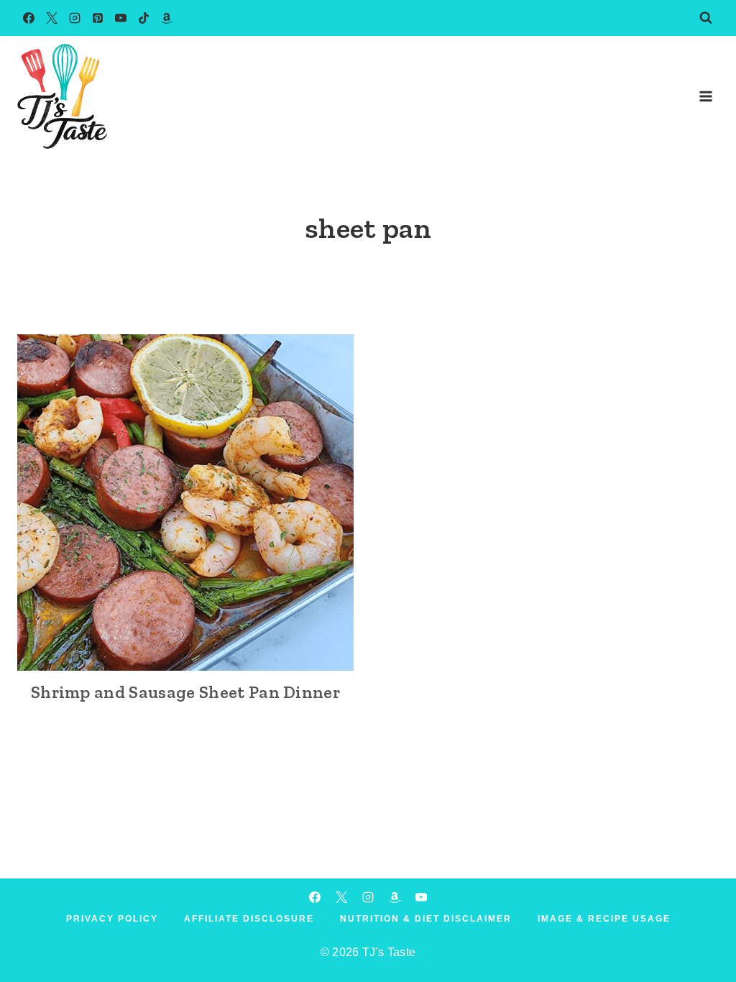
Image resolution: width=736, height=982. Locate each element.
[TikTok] (143, 17)
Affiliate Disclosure (249, 919)
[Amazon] (166, 17)
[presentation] (185, 502)
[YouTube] (120, 17)
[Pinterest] (97, 17)
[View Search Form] (706, 18)
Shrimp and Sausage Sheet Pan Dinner (185, 692)
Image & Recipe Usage (604, 919)
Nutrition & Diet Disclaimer (426, 919)
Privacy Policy (112, 919)
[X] (51, 17)
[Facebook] (28, 17)
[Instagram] (74, 17)
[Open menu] (705, 96)
